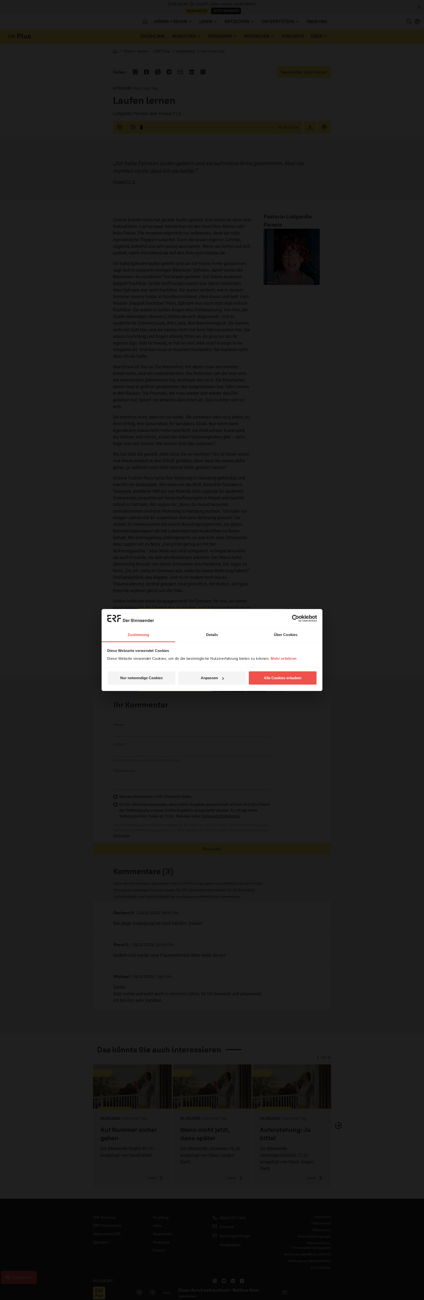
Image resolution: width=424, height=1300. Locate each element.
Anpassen (209, 678)
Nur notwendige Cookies (141, 678)
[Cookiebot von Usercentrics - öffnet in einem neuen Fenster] (295, 618)
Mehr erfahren (284, 658)
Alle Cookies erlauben (282, 678)
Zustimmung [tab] (138, 635)
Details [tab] (212, 635)
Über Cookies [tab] (285, 635)
